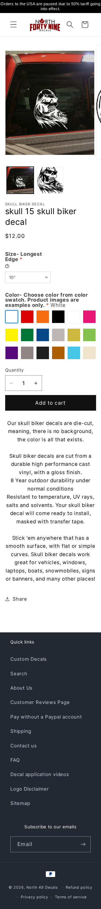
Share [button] (20, 599)
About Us (21, 688)
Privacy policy (34, 897)
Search (18, 673)
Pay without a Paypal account (46, 717)
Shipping (20, 731)
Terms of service (71, 897)
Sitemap (20, 803)
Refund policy (79, 887)
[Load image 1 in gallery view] (20, 180)
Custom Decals (28, 659)
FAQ (15, 760)
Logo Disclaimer (29, 789)
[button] (13, 24)
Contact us (23, 745)
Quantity (14, 370)
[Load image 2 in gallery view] (50, 180)
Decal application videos (39, 774)
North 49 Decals (42, 887)
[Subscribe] (83, 844)
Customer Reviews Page (40, 702)
